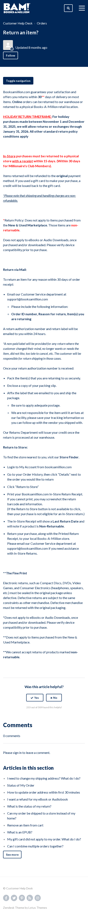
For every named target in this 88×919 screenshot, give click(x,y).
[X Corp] (44, 717)
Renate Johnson (27, 42)
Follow (10, 55)
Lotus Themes (37, 907)
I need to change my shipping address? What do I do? (43, 778)
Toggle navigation (18, 80)
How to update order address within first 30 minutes (43, 792)
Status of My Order (20, 785)
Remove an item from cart (25, 825)
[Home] (17, 8)
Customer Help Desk (18, 23)
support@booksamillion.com (27, 299)
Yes (36, 697)
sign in (17, 752)
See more (12, 854)
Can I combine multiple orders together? (35, 846)
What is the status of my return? (29, 806)
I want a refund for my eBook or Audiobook (37, 799)
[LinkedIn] (53, 717)
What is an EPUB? (19, 832)
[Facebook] (35, 717)
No (55, 697)
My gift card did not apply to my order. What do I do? (44, 839)
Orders (42, 23)
